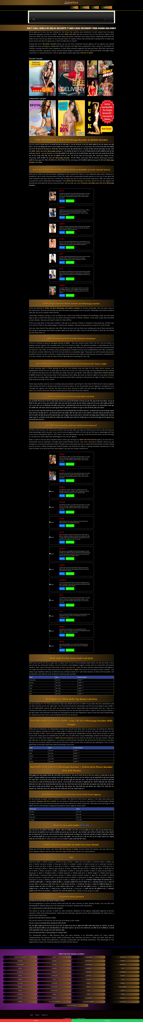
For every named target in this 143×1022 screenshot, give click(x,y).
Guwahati (54, 972)
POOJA (62, 207)
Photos (37, 1015)
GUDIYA (62, 548)
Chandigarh (20, 964)
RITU (61, 269)
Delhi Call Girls (70, 34)
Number (20, 1001)
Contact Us (107, 7)
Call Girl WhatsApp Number (59, 158)
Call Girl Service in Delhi (68, 849)
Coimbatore (88, 964)
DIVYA (61, 191)
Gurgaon (20, 972)
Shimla (54, 994)
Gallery (85, 7)
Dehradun (123, 964)
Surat (88, 994)
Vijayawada (88, 998)
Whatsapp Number (88, 1001)
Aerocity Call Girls (20, 957)
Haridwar (88, 972)
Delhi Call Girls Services (64, 738)
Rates (95, 7)
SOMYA (62, 224)
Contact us (44, 1015)
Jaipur (20, 968)
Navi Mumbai (122, 987)
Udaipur (20, 998)
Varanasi (54, 998)
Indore (20, 975)
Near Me (84, 825)
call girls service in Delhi (60, 343)
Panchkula (54, 990)
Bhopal (123, 961)
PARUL (61, 641)
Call (63, 201)
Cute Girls (123, 1001)
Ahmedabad (88, 957)
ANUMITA (62, 580)
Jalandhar (54, 975)
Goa (123, 968)
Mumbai (20, 987)
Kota (122, 979)
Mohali (123, 983)
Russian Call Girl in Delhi (46, 801)
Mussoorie (54, 987)
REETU (62, 626)
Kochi (54, 979)
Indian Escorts (71, 1005)
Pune (88, 990)
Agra (54, 957)
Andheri (20, 961)
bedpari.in (74, 1018)
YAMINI (62, 285)
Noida (20, 990)
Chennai (54, 964)
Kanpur (123, 975)
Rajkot (123, 990)
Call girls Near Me (54, 1001)
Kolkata (88, 979)
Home (75, 7)
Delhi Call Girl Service (75, 181)
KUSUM (62, 502)
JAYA (61, 254)
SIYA (61, 595)
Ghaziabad (88, 968)
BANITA (62, 565)
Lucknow (20, 983)
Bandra (54, 961)
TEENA (62, 454)
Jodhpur (88, 975)
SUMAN (62, 487)
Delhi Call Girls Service (88, 439)
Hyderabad (122, 972)
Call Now (36, 1020)
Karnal (20, 979)
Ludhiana (54, 983)
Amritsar (122, 957)
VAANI (61, 518)
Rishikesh (20, 994)
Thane (122, 994)
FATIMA (62, 470)
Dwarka (54, 968)
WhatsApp (70, 201)
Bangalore (88, 961)
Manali (88, 983)
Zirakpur (122, 998)
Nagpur (88, 987)
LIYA (61, 611)
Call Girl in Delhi (72, 669)
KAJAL (61, 239)
